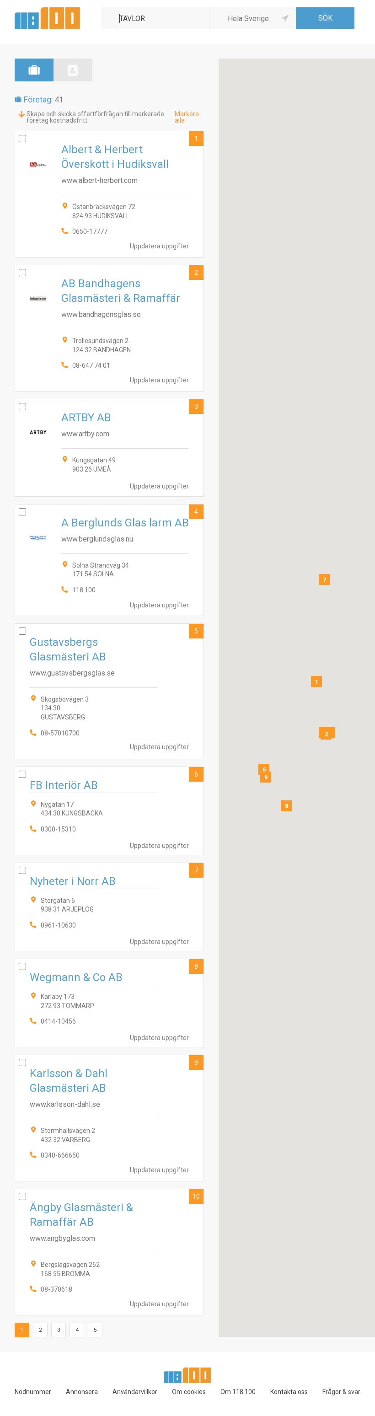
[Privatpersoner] (73, 70)
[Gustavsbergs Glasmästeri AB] (109, 691)
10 (196, 1196)
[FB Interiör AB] (109, 811)
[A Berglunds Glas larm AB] (109, 560)
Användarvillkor (134, 1391)
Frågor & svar (341, 1391)
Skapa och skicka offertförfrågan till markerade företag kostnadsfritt (95, 117)
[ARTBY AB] (109, 447)
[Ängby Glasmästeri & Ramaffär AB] (109, 1252)
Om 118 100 (238, 1391)
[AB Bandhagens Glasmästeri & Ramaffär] (109, 328)
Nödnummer (33, 1391)
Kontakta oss (289, 1391)
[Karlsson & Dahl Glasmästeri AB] (109, 1118)
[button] (316, 681)
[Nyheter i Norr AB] (109, 907)
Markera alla (187, 117)
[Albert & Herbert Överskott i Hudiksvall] (109, 194)
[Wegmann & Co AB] (109, 1003)
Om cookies (189, 1391)
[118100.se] (47, 10)
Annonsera (82, 1391)
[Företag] (34, 70)
